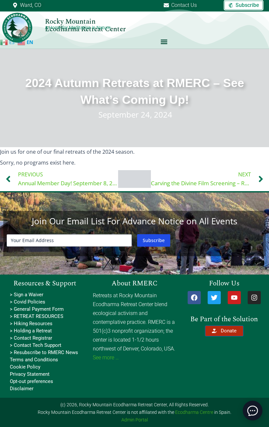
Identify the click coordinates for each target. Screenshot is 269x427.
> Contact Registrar (31, 338)
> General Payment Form (37, 309)
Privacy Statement (30, 374)
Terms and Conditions (34, 360)
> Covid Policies (27, 302)
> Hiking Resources (31, 323)
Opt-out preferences (31, 381)
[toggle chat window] (252, 410)
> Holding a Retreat (31, 331)
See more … (106, 357)
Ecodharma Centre (194, 412)
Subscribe (154, 240)
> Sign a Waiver (26, 295)
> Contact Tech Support (35, 345)
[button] (164, 41)
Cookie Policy (25, 367)
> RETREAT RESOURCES (36, 316)
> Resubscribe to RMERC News (44, 352)
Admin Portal (134, 419)
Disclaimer (21, 389)
